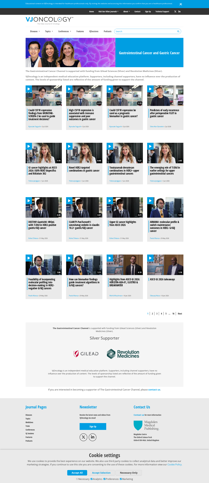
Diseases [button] (34, 31)
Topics (28, 418)
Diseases (29, 415)
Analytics (97, 479)
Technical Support (162, 11)
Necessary (83, 479)
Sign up (148, 11)
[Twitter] (175, 11)
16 (173, 313)
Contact (137, 11)
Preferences (112, 479)
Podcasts (107, 31)
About (125, 11)
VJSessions (93, 31)
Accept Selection (101, 472)
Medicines (29, 422)
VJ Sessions (30, 433)
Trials (28, 426)
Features (80, 31)
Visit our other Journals (108, 11)
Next (180, 313)
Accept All (77, 472)
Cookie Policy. (174, 464)
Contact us (139, 415)
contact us (154, 389)
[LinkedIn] (179, 11)
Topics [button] (48, 31)
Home (91, 11)
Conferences (30, 429)
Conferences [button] (63, 31)
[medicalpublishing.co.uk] (146, 425)
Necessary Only (128, 472)
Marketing (127, 479)
